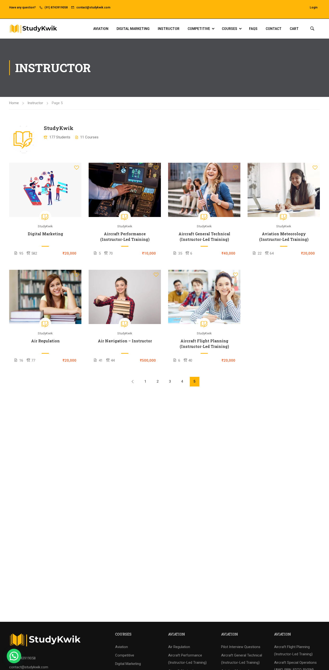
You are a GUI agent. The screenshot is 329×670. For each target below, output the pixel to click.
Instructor (168, 29)
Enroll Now (45, 190)
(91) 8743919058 (56, 7)
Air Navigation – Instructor (125, 340)
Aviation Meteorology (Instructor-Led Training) (284, 236)
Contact (274, 29)
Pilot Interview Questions (240, 647)
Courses (229, 29)
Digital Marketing (133, 29)
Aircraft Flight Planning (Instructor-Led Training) (204, 343)
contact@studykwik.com (93, 7)
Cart (294, 29)
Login (313, 7)
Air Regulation (45, 340)
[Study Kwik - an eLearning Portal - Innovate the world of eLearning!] (33, 29)
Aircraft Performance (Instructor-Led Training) (125, 236)
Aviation (100, 29)
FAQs (253, 29)
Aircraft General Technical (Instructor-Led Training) (204, 236)
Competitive (199, 29)
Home (14, 103)
